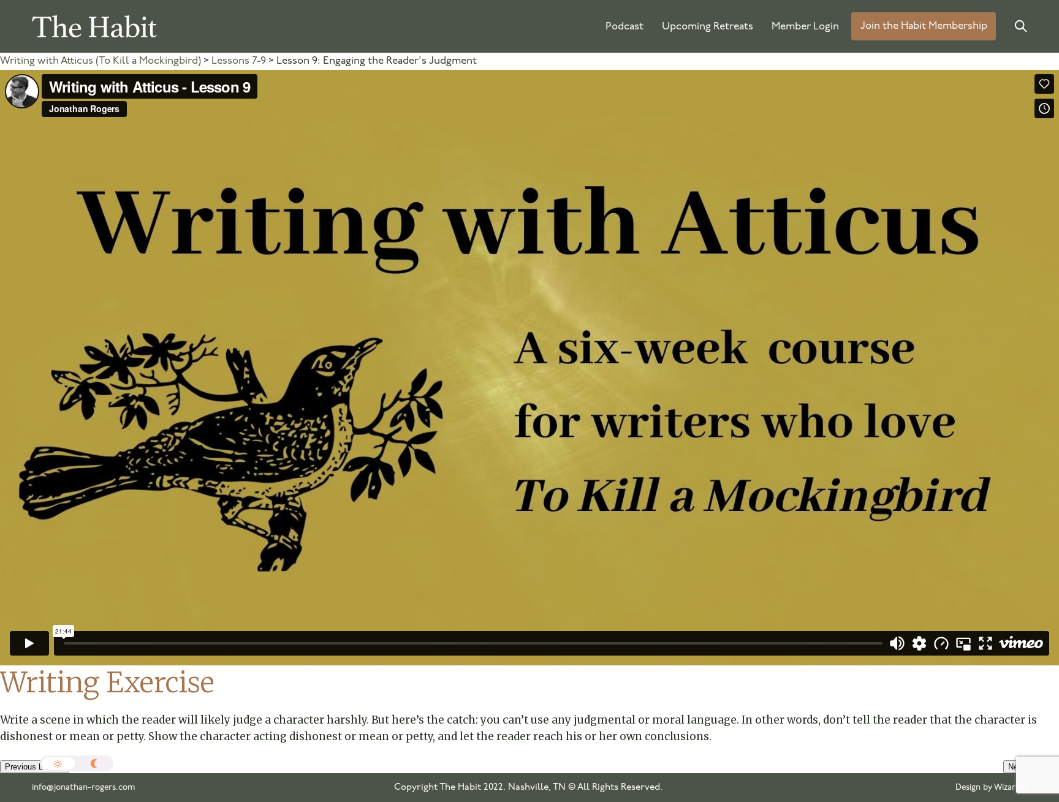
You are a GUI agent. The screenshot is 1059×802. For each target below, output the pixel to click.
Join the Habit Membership (923, 26)
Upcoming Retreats (707, 26)
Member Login (805, 26)
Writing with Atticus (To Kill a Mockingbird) (100, 61)
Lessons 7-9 (238, 61)
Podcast (624, 26)
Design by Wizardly (991, 788)
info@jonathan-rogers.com (83, 788)
